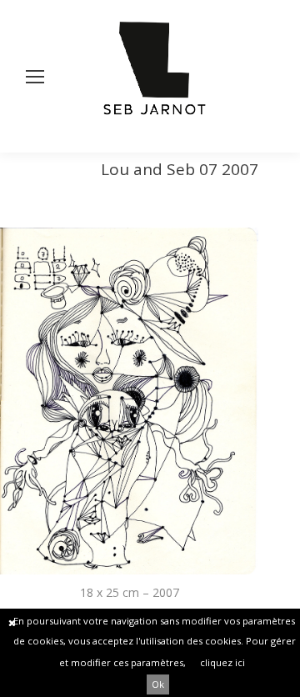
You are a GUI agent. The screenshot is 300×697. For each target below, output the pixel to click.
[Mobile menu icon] (35, 77)
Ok (158, 684)
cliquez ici (222, 662)
